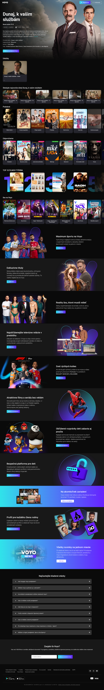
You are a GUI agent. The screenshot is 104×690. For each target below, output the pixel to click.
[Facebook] (90, 670)
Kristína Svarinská (10, 46)
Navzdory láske (23, 161)
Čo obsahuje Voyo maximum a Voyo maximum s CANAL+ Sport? (36, 626)
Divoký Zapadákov (24, 130)
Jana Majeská (44, 46)
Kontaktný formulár (10, 672)
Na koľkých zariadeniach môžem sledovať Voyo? (31, 594)
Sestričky (80, 130)
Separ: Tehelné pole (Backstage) (52, 221)
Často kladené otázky (11, 670)
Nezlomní (66, 161)
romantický (11, 27)
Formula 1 (73, 372)
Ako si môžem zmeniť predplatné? (26, 619)
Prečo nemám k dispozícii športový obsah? (29, 613)
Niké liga (52, 161)
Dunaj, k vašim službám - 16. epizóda (60, 101)
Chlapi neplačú (38, 130)
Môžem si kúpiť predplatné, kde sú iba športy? (30, 632)
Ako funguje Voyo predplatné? (25, 581)
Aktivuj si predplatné (13, 411)
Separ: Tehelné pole (37, 220)
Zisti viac (11, 281)
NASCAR (66, 374)
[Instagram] (93, 670)
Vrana (94, 161)
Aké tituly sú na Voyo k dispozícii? (26, 607)
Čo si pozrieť (42, 670)
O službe (21, 670)
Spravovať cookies (30, 672)
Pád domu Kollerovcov (9, 220)
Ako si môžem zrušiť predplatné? (26, 600)
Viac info (36, 36)
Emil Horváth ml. (37, 46)
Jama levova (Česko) (38, 161)
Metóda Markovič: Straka (66, 221)
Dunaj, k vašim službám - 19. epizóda (10, 101)
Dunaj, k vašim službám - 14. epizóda (93, 101)
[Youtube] (97, 670)
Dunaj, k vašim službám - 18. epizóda (27, 101)
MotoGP (59, 374)
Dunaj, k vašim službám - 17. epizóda (43, 101)
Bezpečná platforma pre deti (21, 463)
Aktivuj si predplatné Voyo (11, 51)
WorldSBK (73, 374)
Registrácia (86, 2)
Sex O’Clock (80, 220)
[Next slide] (101, 97)
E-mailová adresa (36, 656)
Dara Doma (23, 220)
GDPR (73, 670)
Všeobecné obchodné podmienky (61, 670)
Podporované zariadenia (31, 670)
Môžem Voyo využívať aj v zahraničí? (27, 588)
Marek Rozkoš (19, 46)
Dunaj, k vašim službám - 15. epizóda (76, 101)
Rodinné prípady (94, 130)
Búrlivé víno (66, 130)
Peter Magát (10, 44)
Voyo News (20, 672)
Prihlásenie (97, 2)
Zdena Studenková (27, 46)
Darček (49, 670)
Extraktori (9, 161)
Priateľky (52, 130)
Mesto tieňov (10, 130)
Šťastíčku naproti (94, 220)
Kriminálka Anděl (80, 161)
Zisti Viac (60, 248)
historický (5, 27)
